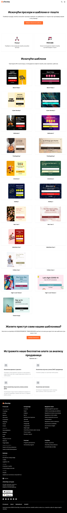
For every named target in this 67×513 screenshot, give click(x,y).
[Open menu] (64, 2)
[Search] (61, 2)
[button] (16, 77)
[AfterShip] (5, 2)
